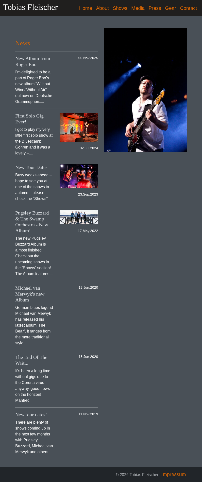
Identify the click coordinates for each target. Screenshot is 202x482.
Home (85, 8)
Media (138, 8)
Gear (170, 8)
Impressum (173, 474)
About (102, 8)
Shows (120, 8)
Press (155, 8)
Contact (188, 8)
